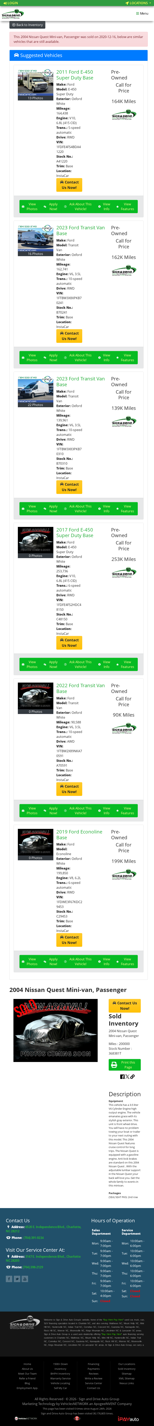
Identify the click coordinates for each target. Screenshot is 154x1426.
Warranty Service (60, 1378)
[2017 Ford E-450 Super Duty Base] (35, 540)
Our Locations (126, 1364)
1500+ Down (60, 1364)
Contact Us (93, 1388)
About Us (27, 1369)
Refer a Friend (27, 1378)
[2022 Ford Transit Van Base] (35, 696)
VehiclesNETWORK (74, 1404)
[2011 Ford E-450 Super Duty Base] (35, 82)
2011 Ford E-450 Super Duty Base (74, 74)
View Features (127, 206)
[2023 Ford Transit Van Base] (35, 238)
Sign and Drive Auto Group (99, 1399)
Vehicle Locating (60, 1383)
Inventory (60, 1369)
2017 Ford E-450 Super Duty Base (74, 532)
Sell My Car (60, 1388)
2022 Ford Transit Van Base (80, 688)
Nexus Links (127, 1383)
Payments (94, 1369)
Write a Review (93, 1378)
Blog (27, 1383)
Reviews (93, 1373)
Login (12, 3)
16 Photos (35, 254)
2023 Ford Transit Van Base (80, 230)
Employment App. (27, 1388)
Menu (143, 13)
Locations (139, 3)
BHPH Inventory (60, 1373)
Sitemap (127, 1373)
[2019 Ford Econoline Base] (35, 842)
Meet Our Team (27, 1373)
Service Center (93, 1383)
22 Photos (35, 405)
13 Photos (35, 98)
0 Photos (35, 556)
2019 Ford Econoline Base (79, 834)
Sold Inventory (127, 1369)
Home (27, 1364)
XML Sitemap (127, 1378)
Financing (93, 1364)
